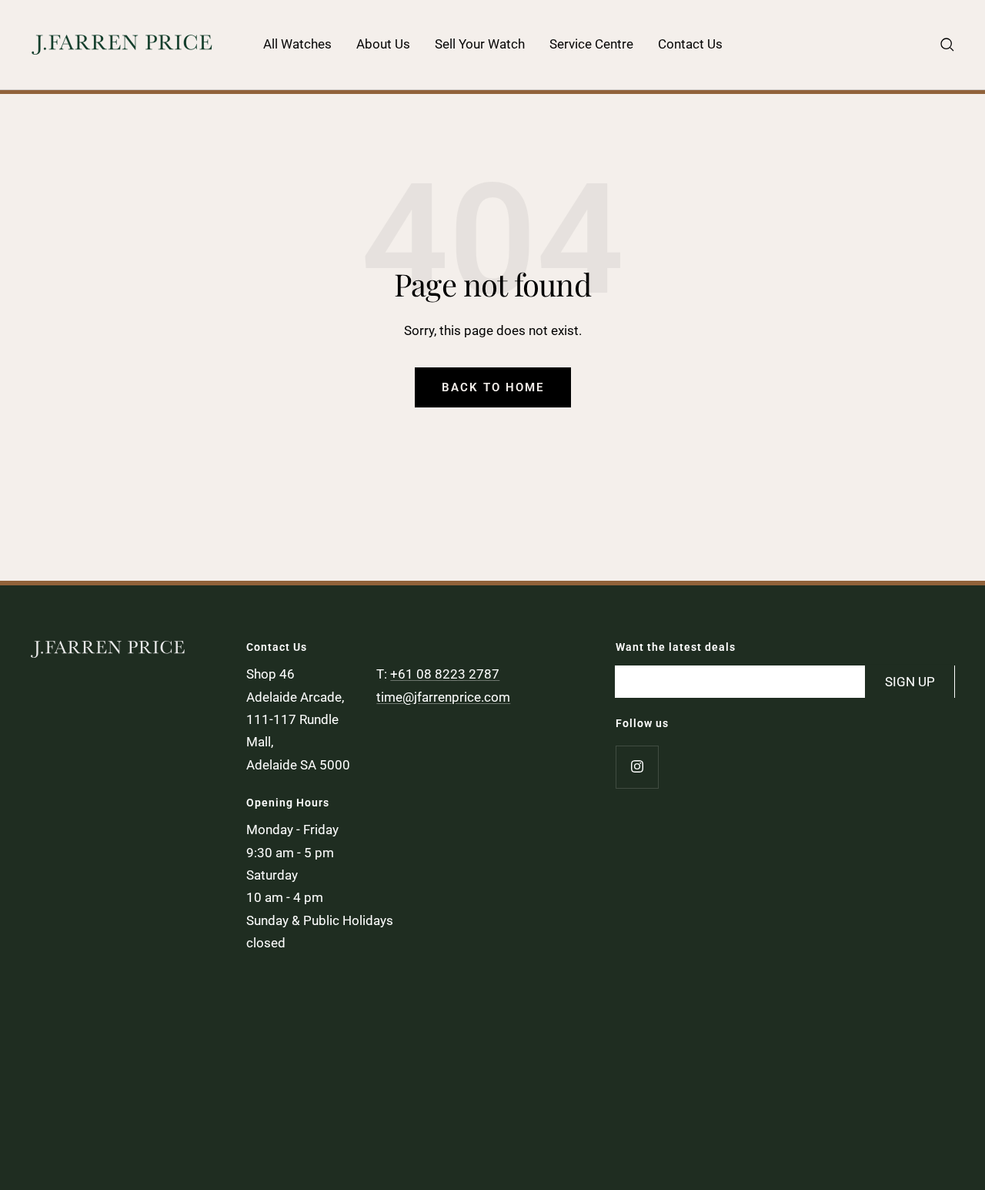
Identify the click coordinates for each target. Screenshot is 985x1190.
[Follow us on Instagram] (637, 767)
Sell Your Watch (480, 44)
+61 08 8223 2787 (444, 674)
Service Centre (591, 44)
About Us (383, 44)
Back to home (493, 387)
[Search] (947, 45)
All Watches (297, 44)
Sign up (910, 681)
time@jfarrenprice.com (443, 697)
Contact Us (690, 44)
